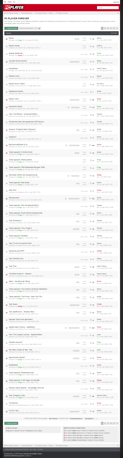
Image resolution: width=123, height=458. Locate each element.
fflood (20, 321)
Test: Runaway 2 (15, 220)
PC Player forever (16, 18)
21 (76, 198)
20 (74, 198)
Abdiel (99, 91)
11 (74, 145)
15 (71, 327)
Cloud (20, 55)
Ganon (99, 38)
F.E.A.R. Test (13, 411)
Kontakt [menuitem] (40, 449)
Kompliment (13, 68)
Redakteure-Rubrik (16, 91)
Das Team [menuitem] (33, 449)
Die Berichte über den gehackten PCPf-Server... (27, 122)
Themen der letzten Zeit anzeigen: (36, 418)
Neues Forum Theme (17, 84)
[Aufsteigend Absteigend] (89, 418)
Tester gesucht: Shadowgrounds (21, 373)
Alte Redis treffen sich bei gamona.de (23, 175)
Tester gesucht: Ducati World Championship (25, 213)
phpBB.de (28, 456)
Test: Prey (12, 266)
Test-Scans (13, 304)
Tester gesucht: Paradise (18, 236)
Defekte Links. (14, 76)
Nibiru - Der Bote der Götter (19, 281)
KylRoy (99, 61)
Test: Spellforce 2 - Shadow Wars (21, 312)
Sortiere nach (64, 418)
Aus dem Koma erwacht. (18, 61)
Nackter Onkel (102, 395)
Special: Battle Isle (16, 53)
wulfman (21, 329)
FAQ (14, 2)
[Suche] (36, 28)
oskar (20, 261)
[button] (117, 28)
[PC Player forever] (14, 7)
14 (69, 327)
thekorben (21, 70)
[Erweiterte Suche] (39, 28)
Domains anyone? (15, 342)
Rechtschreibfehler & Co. (18, 144)
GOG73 (20, 48)
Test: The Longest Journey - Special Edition (25, 334)
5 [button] (113, 28)
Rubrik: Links (14, 99)
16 (74, 327)
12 (76, 145)
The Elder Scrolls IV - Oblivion (20, 274)
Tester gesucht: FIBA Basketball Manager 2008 (27, 167)
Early (19, 131)
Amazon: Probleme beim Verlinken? (22, 129)
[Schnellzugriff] (5, 2)
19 (71, 198)
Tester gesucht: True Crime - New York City (25, 296)
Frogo (20, 40)
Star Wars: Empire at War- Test (20, 350)
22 (78, 198)
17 (76, 327)
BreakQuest (13, 365)
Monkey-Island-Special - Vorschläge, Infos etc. (26, 388)
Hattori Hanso (101, 68)
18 (69, 198)
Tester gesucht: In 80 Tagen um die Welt (24, 380)
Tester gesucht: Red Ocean (19, 182)
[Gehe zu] (118, 13)
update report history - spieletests (22, 327)
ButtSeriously (22, 276)
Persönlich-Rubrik (15, 106)
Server (11, 38)
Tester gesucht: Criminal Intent (20, 152)
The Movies (13, 403)
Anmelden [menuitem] (116, 2)
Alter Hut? (12, 190)
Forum (9, 2)
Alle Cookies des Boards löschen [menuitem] (17, 449)
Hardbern (21, 192)
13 (78, 145)
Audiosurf (12, 137)
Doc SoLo (21, 63)
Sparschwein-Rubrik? (17, 357)
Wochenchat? (14, 198)
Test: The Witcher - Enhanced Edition (23, 114)
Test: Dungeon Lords (17, 395)
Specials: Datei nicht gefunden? (21, 319)
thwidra (20, 101)
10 (71, 145)
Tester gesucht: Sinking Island (20, 160)
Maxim (20, 78)
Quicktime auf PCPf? (16, 251)
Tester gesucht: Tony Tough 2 (20, 228)
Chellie (99, 251)
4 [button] (110, 28)
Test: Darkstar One (16, 258)
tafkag (99, 175)
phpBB (15, 454)
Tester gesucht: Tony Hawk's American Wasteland (28, 289)
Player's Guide (14, 46)
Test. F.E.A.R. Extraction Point (20, 243)
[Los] (97, 418)
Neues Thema (12, 28)
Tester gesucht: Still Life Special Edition (24, 205)
